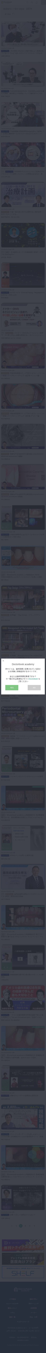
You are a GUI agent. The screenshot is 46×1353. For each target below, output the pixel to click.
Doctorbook (33, 679)
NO (34, 688)
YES (12, 688)
